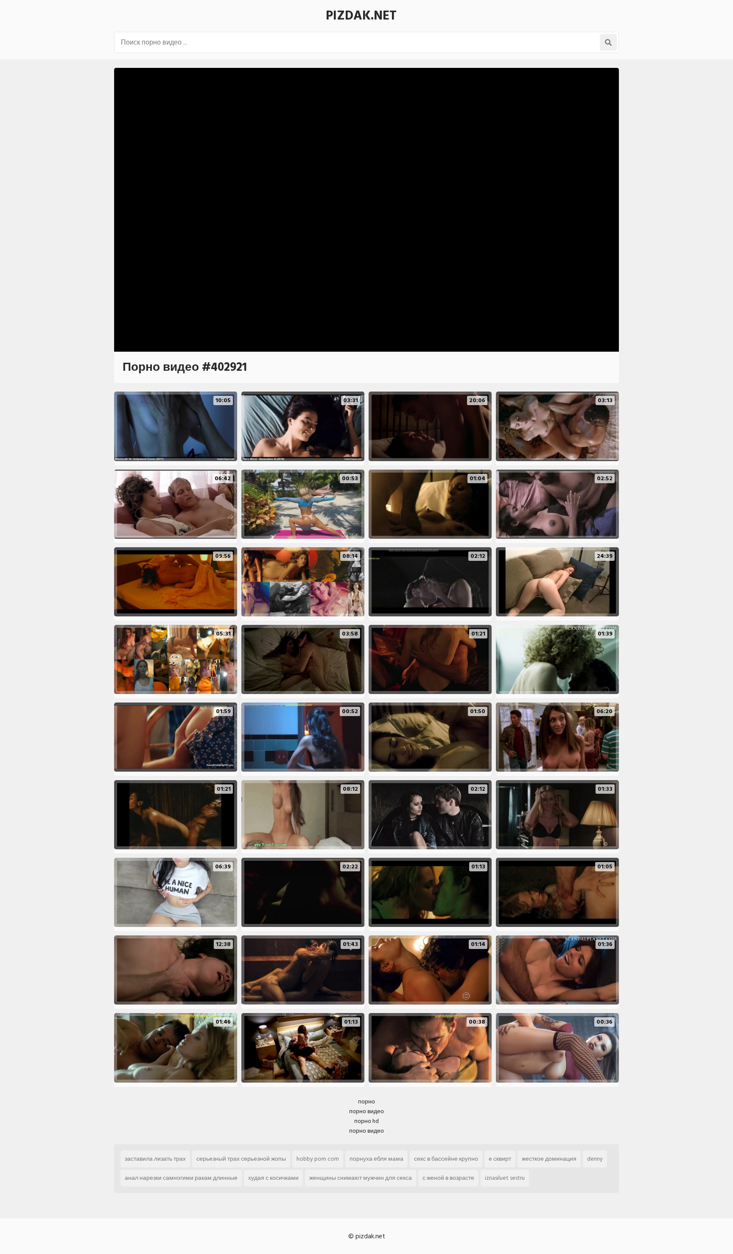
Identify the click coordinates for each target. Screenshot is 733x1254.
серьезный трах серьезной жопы (241, 1159)
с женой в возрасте (448, 1178)
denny (595, 1159)
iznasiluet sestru (505, 1178)
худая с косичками (273, 1178)
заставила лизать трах (155, 1159)
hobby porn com (318, 1159)
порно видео (366, 1111)
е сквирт (500, 1159)
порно (366, 1101)
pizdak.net (361, 16)
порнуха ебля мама (376, 1159)
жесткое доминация (549, 1159)
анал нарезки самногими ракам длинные (181, 1178)
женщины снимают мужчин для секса (360, 1178)
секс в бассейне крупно (446, 1159)
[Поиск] (608, 42)
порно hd (366, 1121)
